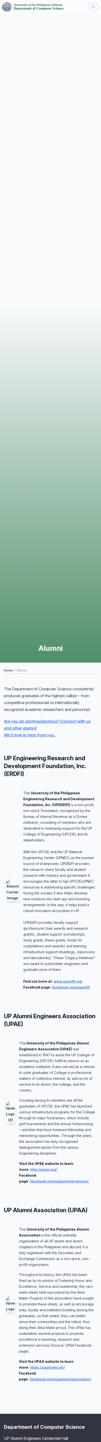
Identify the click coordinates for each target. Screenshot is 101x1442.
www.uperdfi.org (67, 981)
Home (8, 670)
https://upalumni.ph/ (47, 1367)
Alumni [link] (21, 670)
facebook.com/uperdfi (71, 987)
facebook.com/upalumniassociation (60, 1379)
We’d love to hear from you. (29, 735)
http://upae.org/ (43, 1169)
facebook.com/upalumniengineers (59, 1181)
